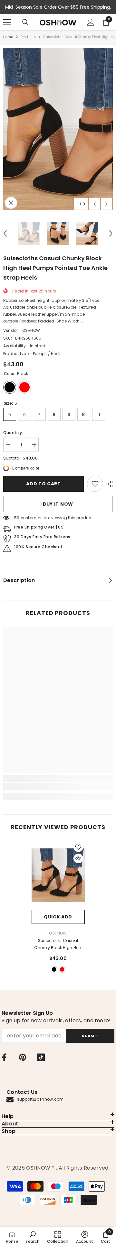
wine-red (62, 969)
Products (28, 37)
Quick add (58, 917)
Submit (90, 1035)
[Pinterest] (22, 1057)
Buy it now (58, 504)
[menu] (7, 22)
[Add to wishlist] (78, 847)
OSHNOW (31, 330)
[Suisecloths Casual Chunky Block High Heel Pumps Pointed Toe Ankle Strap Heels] (58, 875)
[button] (94, 204)
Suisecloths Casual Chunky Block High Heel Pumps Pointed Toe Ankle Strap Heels (58, 944)
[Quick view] (78, 858)
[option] (58, 129)
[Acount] (90, 22)
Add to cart (43, 483)
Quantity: (13, 432)
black (54, 969)
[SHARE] (108, 484)
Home (8, 37)
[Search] (25, 22)
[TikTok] (41, 1057)
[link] (95, 484)
